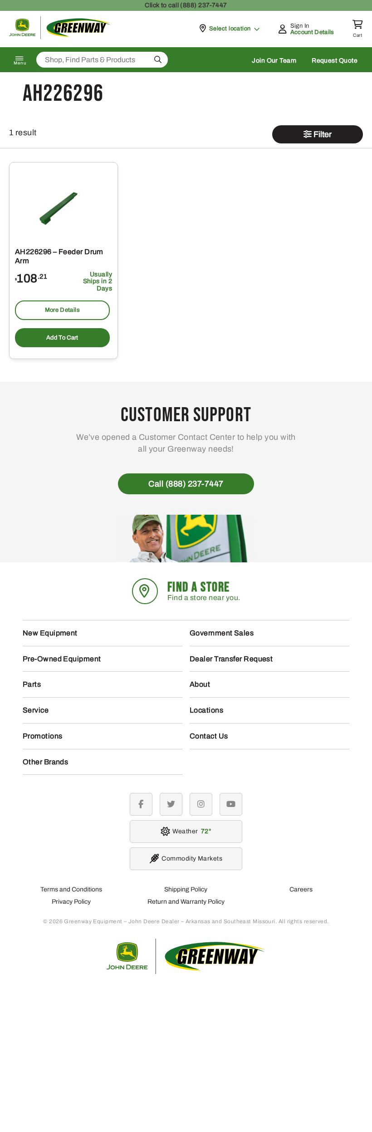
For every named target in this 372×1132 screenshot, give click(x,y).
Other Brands (45, 762)
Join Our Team (274, 60)
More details (62, 310)
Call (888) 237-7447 (186, 483)
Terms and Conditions (71, 889)
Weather (190, 831)
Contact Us (209, 736)
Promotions (43, 736)
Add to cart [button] (62, 338)
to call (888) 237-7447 (186, 5)
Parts (32, 684)
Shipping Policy (185, 889)
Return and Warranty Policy (186, 901)
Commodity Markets (192, 858)
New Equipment (50, 633)
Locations (206, 710)
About (200, 684)
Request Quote (334, 60)
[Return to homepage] (60, 36)
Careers (301, 889)
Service (36, 710)
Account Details (312, 32)
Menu (20, 63)
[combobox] (102, 60)
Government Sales (222, 633)
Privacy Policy (71, 901)
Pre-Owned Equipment (62, 659)
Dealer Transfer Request (231, 659)
